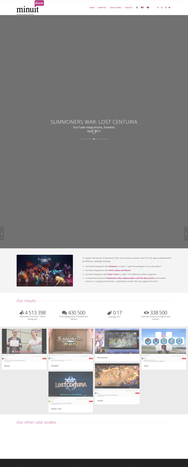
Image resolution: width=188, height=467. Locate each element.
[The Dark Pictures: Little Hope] (2, 233)
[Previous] (20, 438)
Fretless (21, 448)
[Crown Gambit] (61, 437)
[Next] (167, 438)
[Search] (136, 7)
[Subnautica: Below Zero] (186, 233)
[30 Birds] (159, 437)
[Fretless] (28, 437)
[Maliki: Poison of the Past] (94, 437)
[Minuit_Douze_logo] (30, 7)
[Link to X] (162, 7)
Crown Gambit (56, 448)
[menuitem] (92, 7)
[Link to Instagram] (166, 7)
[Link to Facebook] (158, 7)
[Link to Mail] (169, 7)
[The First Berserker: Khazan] (127, 437)
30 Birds (152, 448)
